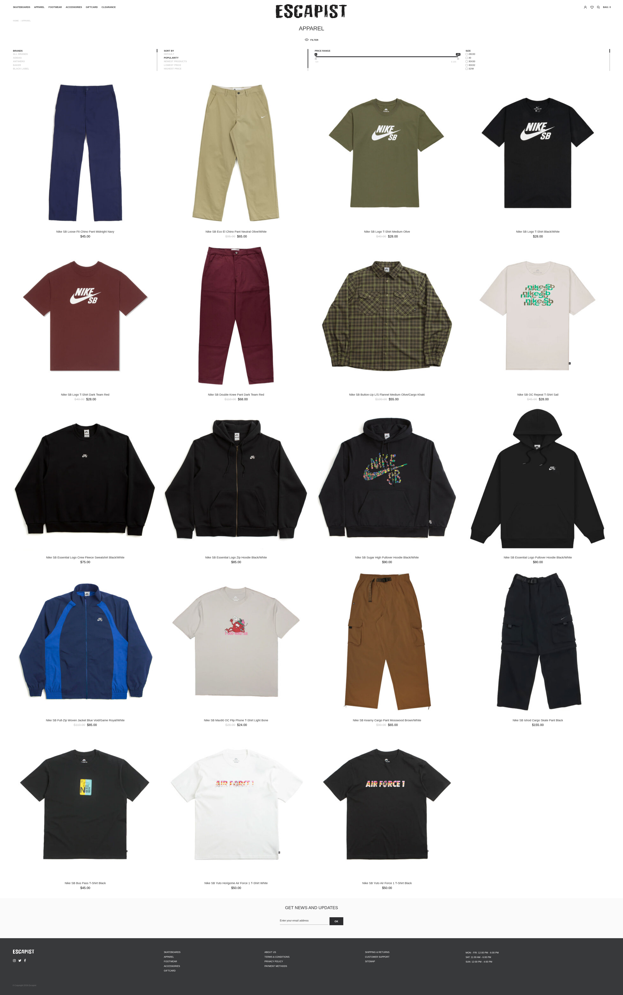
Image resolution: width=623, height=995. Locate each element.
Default (169, 54)
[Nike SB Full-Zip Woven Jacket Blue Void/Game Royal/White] (85, 641)
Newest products (175, 61)
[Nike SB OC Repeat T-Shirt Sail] (538, 316)
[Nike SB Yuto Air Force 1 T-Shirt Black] (387, 804)
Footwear (55, 7)
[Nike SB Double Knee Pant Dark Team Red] (236, 316)
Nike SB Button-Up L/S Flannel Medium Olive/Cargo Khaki (387, 394)
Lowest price (172, 65)
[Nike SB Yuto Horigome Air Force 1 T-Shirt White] (236, 804)
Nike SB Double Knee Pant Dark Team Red (236, 394)
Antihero (19, 61)
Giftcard (92, 7)
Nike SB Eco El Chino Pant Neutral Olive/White (236, 231)
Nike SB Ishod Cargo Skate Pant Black (538, 720)
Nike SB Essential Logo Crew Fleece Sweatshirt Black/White (85, 557)
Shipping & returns (377, 952)
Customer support (377, 957)
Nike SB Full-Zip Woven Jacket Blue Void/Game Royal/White (85, 720)
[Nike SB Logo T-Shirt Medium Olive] (387, 153)
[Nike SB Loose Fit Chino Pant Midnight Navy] (85, 153)
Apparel (39, 7)
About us (270, 952)
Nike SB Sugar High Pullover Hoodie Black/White (387, 557)
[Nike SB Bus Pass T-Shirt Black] (85, 804)
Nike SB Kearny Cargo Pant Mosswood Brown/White (387, 720)
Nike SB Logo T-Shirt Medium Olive (387, 231)
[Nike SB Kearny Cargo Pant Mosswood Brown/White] (387, 641)
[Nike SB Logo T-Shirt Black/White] (538, 153)
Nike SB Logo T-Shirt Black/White (538, 231)
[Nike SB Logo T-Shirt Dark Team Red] (85, 316)
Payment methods (275, 966)
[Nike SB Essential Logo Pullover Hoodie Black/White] (538, 479)
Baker (17, 65)
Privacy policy (273, 961)
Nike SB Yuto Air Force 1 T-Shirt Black (387, 883)
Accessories (74, 7)
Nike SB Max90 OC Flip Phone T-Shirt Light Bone (236, 720)
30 (470, 57)
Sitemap (370, 961)
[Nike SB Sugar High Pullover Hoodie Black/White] (387, 479)
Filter (314, 40)
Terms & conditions (276, 957)
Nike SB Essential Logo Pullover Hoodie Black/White (538, 557)
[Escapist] (311, 11)
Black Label (21, 68)
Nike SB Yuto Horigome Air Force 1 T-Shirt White (236, 883)
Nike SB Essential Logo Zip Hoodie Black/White (236, 557)
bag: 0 (607, 7)
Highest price (172, 68)
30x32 (472, 65)
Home (16, 21)
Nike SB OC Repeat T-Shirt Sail (537, 394)
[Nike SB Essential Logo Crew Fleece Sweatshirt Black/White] (85, 479)
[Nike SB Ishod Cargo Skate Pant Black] (538, 641)
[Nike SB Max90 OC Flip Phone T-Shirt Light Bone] (236, 641)
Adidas (17, 57)
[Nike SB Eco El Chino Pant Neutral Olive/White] (236, 153)
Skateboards (21, 7)
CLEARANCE (109, 7)
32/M (471, 68)
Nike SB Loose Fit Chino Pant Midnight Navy (85, 231)
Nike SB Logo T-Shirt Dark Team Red (85, 394)
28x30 (472, 54)
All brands (20, 54)
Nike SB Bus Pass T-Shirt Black (85, 883)
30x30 (472, 61)
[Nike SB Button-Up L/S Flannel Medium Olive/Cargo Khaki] (387, 316)
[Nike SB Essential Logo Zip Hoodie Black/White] (236, 479)
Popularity (171, 57)
